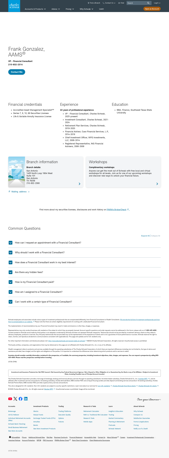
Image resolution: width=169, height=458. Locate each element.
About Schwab (112, 437)
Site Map (49, 437)
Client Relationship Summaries (100, 440)
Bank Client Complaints (80, 440)
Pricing (136, 425)
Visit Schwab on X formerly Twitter (15, 399)
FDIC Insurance (48, 440)
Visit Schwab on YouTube (10, 399)
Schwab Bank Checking (16, 424)
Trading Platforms (64, 411)
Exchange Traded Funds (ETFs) (44, 418)
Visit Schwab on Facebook (20, 399)
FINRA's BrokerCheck (116, 209)
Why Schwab (138, 411)
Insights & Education (116, 411)
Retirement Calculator (91, 411)
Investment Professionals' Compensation (140, 437)
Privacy (24, 437)
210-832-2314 (15, 64)
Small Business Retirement (17, 427)
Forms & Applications (141, 422)
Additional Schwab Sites (37, 437)
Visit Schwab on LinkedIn (26, 399)
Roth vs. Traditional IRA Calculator (96, 415)
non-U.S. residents (104, 386)
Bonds (35, 425)
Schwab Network (115, 429)
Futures (61, 422)
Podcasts (112, 425)
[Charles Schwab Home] (14, 6)
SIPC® (39, 440)
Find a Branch (95, 3)
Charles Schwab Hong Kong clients (124, 386)
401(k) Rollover (13, 415)
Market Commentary (116, 418)
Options (61, 418)
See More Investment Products (44, 429)
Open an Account (152, 9)
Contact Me (17, 72)
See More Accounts (15, 431)
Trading (111, 415)
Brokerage (12, 411)
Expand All (145, 236)
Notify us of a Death (141, 429)
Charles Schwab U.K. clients (147, 386)
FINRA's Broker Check (62, 440)
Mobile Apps (88, 422)
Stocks (35, 411)
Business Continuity (61, 437)
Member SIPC (48, 389)
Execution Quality (64, 415)
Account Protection (28, 440)
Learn (101, 9)
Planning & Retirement (116, 422)
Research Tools (89, 418)
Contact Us (101, 437)
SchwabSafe (16, 437)
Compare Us (138, 415)
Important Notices (14, 440)
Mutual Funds (38, 415)
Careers (122, 437)
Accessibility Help (90, 437)
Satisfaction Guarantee (142, 418)
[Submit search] (148, 3)
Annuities (36, 422)
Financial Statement (76, 437)
